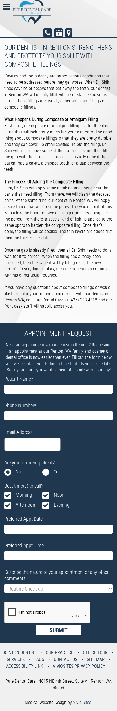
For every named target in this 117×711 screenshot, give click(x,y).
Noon (59, 494)
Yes (57, 471)
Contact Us (65, 659)
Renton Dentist (20, 652)
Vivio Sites (82, 702)
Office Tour (95, 652)
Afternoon (25, 504)
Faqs (39, 659)
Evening (62, 504)
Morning (24, 494)
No (18, 471)
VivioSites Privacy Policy (79, 666)
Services (16, 659)
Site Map (96, 659)
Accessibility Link (24, 666)
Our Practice (59, 652)
